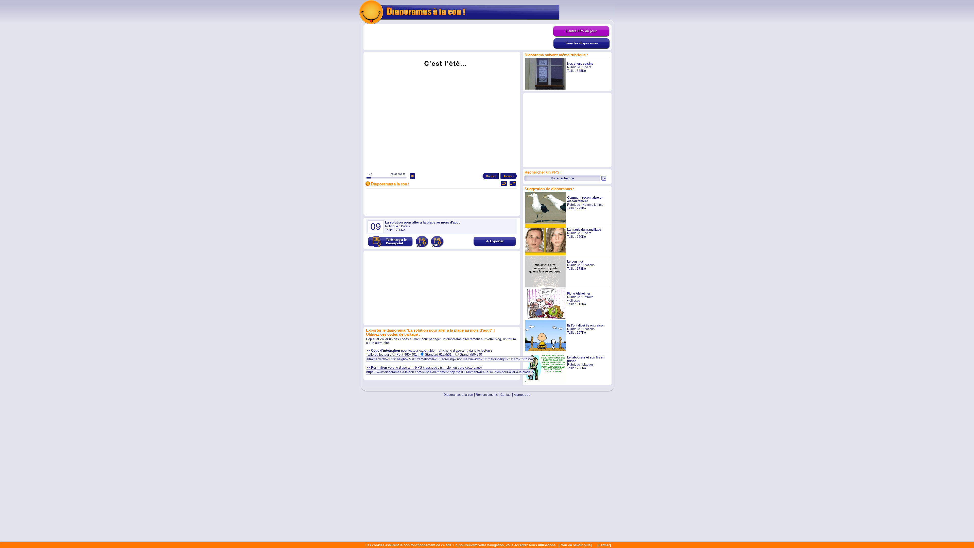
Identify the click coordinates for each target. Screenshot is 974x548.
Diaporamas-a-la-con (458, 395)
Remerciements (487, 395)
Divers (586, 67)
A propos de (522, 395)
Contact (505, 395)
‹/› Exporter (494, 241)
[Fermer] (604, 545)
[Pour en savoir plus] (575, 545)
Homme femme (592, 205)
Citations (588, 265)
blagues (588, 364)
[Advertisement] (458, 37)
